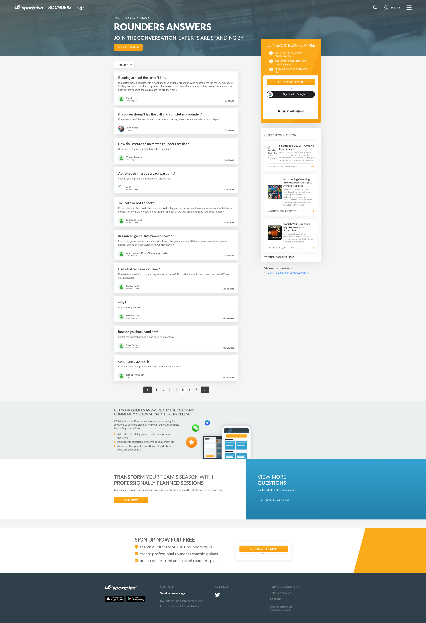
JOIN (131, 500)
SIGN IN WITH (263, 548)
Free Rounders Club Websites (179, 606)
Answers (144, 18)
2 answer (228, 189)
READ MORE (288, 257)
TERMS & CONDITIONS (284, 586)
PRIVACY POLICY (280, 592)
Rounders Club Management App (181, 601)
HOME (117, 18)
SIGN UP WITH (290, 82)
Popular (122, 64)
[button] (291, 111)
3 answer (228, 222)
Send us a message (172, 593)
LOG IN (395, 7)
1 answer (229, 100)
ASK (128, 47)
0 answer (228, 318)
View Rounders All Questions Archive (288, 272)
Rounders (130, 18)
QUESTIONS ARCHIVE (275, 500)
